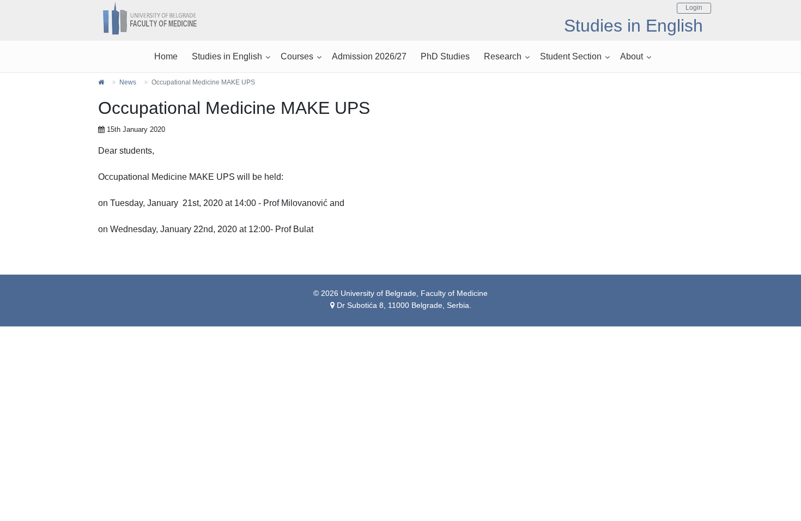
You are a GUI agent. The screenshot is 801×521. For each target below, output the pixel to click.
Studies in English (227, 56)
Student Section (571, 56)
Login (693, 7)
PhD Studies (445, 56)
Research (502, 56)
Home (166, 56)
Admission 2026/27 (369, 56)
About (631, 56)
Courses (297, 56)
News (127, 82)
